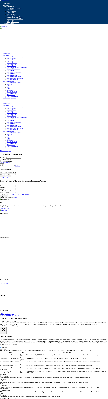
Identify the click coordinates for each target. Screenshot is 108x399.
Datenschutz (3, 304)
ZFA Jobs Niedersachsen (13, 69)
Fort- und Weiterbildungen (14, 8)
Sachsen (2, 272)
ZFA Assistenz (11, 20)
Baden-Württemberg (5, 252)
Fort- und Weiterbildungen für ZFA (9, 241)
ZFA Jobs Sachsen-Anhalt (14, 76)
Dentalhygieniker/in (12, 92)
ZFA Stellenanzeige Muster (7, 292)
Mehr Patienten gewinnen (7, 243)
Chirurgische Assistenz (13, 22)
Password (2, 159)
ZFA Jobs (6, 5)
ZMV (8, 87)
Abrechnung (10, 90)
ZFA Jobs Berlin (11, 60)
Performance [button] (3, 379)
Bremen (2, 258)
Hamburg (2, 260)
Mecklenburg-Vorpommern (7, 263)
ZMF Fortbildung (11, 14)
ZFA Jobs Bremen (11, 64)
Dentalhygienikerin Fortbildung (15, 17)
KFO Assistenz (11, 95)
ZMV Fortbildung (11, 12)
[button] (54, 101)
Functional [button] (3, 374)
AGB (1, 307)
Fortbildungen (10, 9)
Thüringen (3, 276)
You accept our (17, 194)
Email (1, 157)
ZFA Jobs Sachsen (12, 75)
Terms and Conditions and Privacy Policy (21, 194)
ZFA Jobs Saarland (12, 73)
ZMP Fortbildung (11, 11)
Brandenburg (3, 257)
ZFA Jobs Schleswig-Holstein (15, 78)
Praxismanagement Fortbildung (15, 19)
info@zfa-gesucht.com (6, 298)
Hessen (2, 261)
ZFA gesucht (6, 3)
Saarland (2, 270)
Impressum (3, 301)
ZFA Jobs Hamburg (12, 63)
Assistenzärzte (4, 234)
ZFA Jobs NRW (11, 70)
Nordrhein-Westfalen (5, 267)
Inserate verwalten (5, 289)
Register (17, 166)
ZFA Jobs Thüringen (12, 79)
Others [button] (2, 393)
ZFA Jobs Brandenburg (13, 61)
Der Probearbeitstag (5, 249)
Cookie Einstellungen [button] (5, 326)
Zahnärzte (2, 231)
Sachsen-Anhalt (4, 273)
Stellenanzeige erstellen (9, 23)
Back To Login (4, 177)
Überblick (9, 84)
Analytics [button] (2, 384)
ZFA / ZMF (3, 217)
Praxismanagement (12, 93)
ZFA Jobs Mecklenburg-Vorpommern (17, 67)
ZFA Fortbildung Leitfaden (14, 82)
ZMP (8, 85)
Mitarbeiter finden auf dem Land (8, 246)
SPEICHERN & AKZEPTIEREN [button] (9, 398)
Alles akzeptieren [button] (16, 326)
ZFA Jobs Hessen (11, 66)
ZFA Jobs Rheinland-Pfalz (14, 72)
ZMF (8, 89)
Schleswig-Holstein (5, 275)
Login (15, 197)
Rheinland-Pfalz (4, 269)
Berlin (1, 255)
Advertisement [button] (4, 388)
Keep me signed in (7, 161)
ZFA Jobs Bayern (11, 58)
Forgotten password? (5, 162)
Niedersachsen (4, 266)
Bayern (2, 254)
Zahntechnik (3, 219)
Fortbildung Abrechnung (13, 16)
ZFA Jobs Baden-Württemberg (15, 56)
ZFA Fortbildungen (8, 6)
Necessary (5, 347)
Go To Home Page (5, 208)
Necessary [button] (2, 346)
